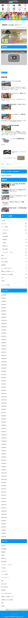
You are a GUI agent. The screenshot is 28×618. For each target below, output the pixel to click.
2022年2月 (3, 466)
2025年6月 (3, 339)
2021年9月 (3, 482)
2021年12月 (4, 473)
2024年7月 (3, 374)
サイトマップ (14, 614)
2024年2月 (3, 390)
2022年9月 (3, 444)
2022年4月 (3, 460)
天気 (14, 277)
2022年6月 (3, 453)
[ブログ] (14, 10)
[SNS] (25, 10)
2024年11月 (4, 361)
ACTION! (14, 220)
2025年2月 (3, 352)
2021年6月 (3, 492)
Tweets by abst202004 (6, 175)
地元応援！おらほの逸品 (14, 274)
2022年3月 (3, 463)
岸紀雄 (15, 242)
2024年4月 (3, 384)
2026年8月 (3, 295)
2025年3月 (3, 349)
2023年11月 (4, 399)
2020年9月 (3, 520)
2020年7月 (3, 527)
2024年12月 (4, 358)
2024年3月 (3, 387)
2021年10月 (4, 479)
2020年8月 (3, 523)
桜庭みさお (15, 245)
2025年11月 (4, 323)
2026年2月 (3, 314)
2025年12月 (4, 320)
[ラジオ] (14, 6)
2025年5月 (3, 342)
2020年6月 (3, 530)
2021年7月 (3, 488)
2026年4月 (3, 307)
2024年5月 (3, 380)
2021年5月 (3, 495)
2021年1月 (3, 507)
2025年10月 (4, 326)
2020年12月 (4, 511)
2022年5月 (3, 457)
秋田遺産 (14, 265)
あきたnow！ (4, 72)
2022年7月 (3, 450)
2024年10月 (4, 364)
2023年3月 (3, 425)
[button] (25, 285)
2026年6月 (3, 301)
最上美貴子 (15, 249)
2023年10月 (4, 403)
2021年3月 (3, 501)
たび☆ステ (14, 223)
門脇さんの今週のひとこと (14, 271)
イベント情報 (14, 226)
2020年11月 (4, 514)
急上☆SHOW (14, 261)
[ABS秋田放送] (14, 2)
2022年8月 (3, 447)
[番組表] (3, 10)
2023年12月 (4, 396)
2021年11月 (4, 476)
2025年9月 (3, 330)
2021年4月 (3, 498)
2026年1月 (3, 317)
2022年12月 (4, 434)
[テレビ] (8, 6)
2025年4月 (3, 345)
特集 (14, 255)
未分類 (14, 280)
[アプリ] (19, 10)
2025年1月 (3, 355)
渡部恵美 (15, 239)
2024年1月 (3, 393)
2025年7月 (3, 336)
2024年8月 (3, 371)
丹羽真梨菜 (15, 236)
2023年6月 (3, 415)
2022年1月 (3, 469)
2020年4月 (3, 536)
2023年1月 (3, 431)
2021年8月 (3, 485)
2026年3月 (3, 311)
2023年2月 (3, 428)
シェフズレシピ (14, 230)
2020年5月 (3, 533)
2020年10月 (4, 517)
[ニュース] (3, 6)
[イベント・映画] (19, 6)
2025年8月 (3, 333)
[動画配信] (8, 10)
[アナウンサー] (25, 6)
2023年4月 (3, 422)
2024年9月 (3, 368)
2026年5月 (3, 304)
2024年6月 (3, 377)
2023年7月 (3, 412)
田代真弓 (15, 233)
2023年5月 (3, 419)
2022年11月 (4, 438)
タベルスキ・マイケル (15, 252)
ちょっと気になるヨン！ (14, 268)
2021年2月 (3, 504)
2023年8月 (3, 409)
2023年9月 (3, 406)
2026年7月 (3, 298)
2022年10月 (4, 441)
